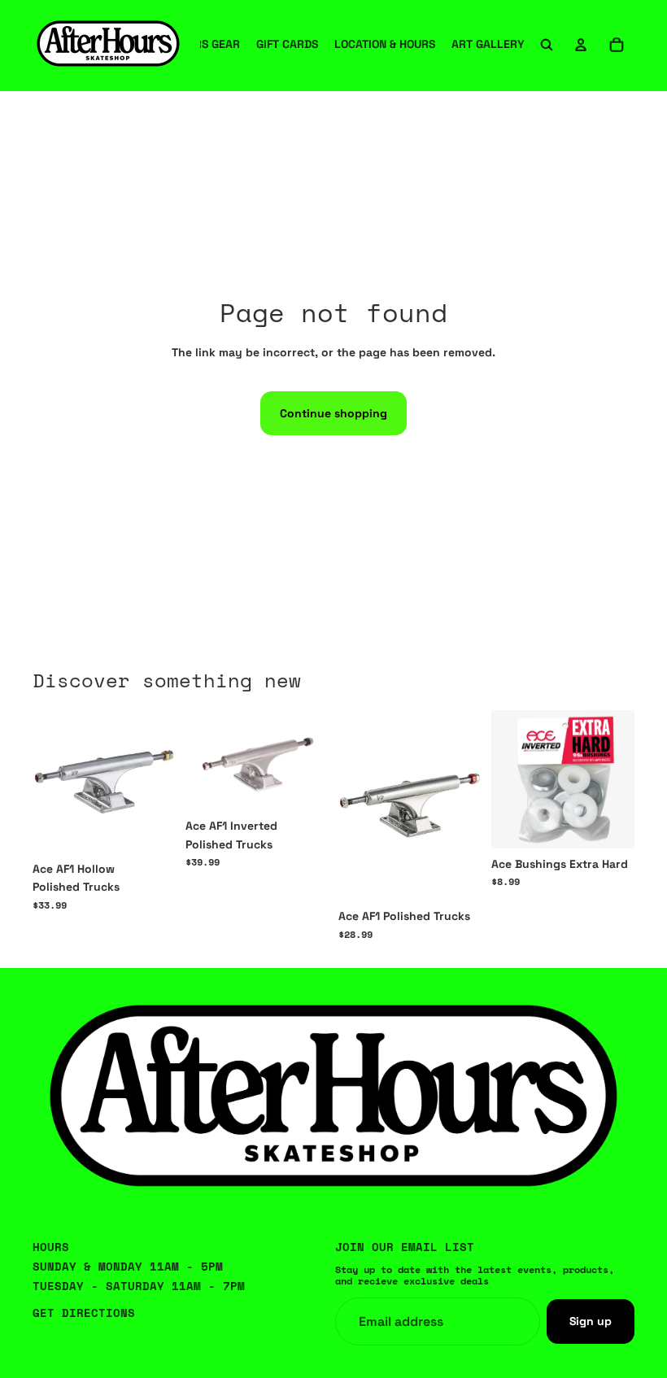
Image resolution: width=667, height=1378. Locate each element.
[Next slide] (464, 805)
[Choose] (150, 828)
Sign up (590, 1321)
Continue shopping (333, 413)
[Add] (609, 823)
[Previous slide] (356, 805)
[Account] (581, 45)
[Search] (547, 45)
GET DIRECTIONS (84, 1312)
